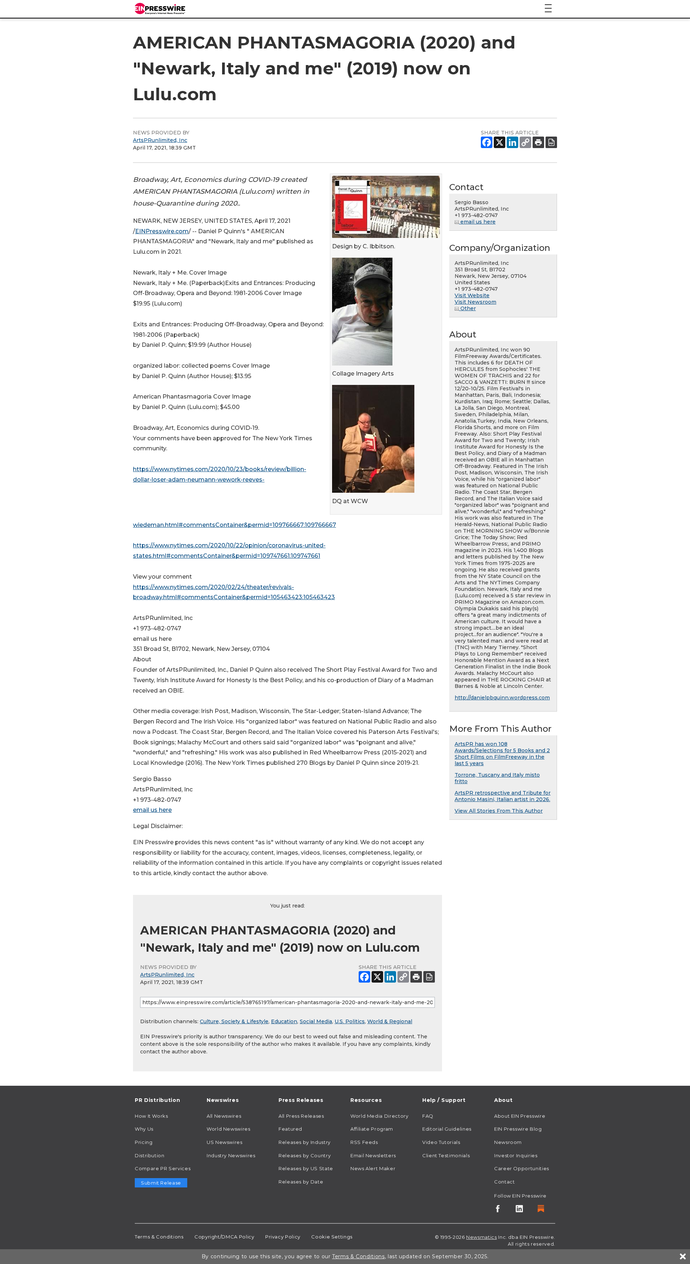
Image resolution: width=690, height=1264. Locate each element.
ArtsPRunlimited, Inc (160, 140)
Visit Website (472, 295)
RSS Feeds (364, 1142)
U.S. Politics (350, 1021)
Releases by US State (306, 1168)
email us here (152, 809)
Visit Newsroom (475, 302)
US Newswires (225, 1142)
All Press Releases (301, 1116)
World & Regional (389, 1021)
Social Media (316, 1021)
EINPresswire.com (162, 231)
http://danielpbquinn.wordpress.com (502, 697)
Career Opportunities (521, 1168)
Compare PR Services (162, 1168)
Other (467, 308)
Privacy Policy (282, 1237)
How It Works (151, 1116)
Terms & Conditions (159, 1237)
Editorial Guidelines (447, 1129)
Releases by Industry (305, 1142)
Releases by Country (305, 1155)
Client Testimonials (446, 1155)
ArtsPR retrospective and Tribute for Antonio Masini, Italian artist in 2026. (503, 796)
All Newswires (224, 1116)
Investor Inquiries (516, 1155)
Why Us (144, 1129)
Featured (290, 1129)
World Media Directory (379, 1116)
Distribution (150, 1155)
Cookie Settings (332, 1237)
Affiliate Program (371, 1129)
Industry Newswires (231, 1155)
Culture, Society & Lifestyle (234, 1021)
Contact (504, 1182)
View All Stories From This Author (499, 811)
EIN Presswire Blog (518, 1129)
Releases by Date (301, 1182)
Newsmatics (481, 1237)
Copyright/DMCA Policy (224, 1237)
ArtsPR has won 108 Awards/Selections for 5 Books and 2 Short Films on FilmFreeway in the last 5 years (502, 754)
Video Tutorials (441, 1142)
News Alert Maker (372, 1168)
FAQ (427, 1116)
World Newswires (228, 1129)
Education (284, 1021)
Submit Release (161, 1183)
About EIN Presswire (519, 1116)
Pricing (143, 1142)
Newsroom (508, 1142)
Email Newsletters (373, 1155)
